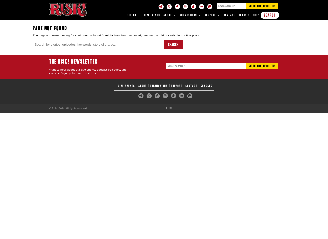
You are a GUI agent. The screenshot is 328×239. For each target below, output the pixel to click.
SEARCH (270, 15)
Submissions (188, 15)
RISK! (169, 108)
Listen (132, 15)
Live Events (152, 15)
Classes (244, 15)
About (167, 15)
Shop (256, 15)
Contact (229, 15)
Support (210, 15)
